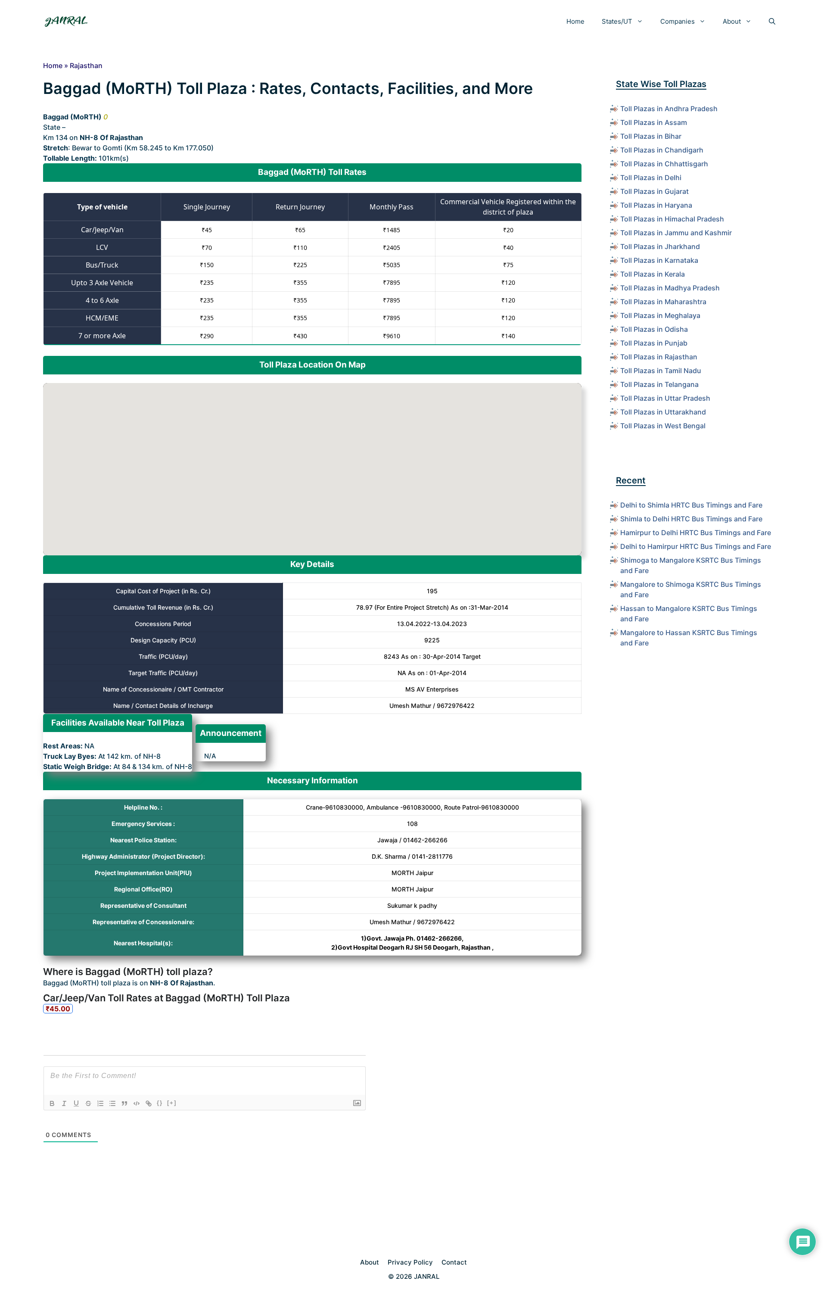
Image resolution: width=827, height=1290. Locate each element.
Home (575, 21)
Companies (677, 21)
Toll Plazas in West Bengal (663, 425)
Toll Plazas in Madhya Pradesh (670, 288)
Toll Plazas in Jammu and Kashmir (676, 232)
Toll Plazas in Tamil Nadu (660, 370)
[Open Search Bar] (772, 21)
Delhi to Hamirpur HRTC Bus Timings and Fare (695, 546)
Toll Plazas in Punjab (653, 343)
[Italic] (64, 1103)
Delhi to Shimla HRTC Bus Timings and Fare (691, 505)
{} (160, 1103)
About (732, 21)
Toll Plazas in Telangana (659, 384)
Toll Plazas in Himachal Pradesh (672, 219)
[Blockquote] (124, 1103)
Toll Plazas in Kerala (652, 274)
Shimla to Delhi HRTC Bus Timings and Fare (691, 518)
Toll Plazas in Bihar (650, 136)
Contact (454, 1262)
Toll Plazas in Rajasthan (658, 356)
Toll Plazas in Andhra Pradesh (669, 108)
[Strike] (88, 1103)
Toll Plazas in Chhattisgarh (664, 163)
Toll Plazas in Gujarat (654, 191)
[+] (172, 1103)
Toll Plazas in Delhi (650, 177)
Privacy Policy (410, 1262)
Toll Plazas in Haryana (656, 205)
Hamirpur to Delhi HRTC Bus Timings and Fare (695, 532)
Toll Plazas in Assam (653, 122)
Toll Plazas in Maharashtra (663, 301)
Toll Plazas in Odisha (654, 329)
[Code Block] (137, 1103)
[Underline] (76, 1103)
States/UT (617, 21)
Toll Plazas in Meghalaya (660, 315)
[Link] (149, 1103)
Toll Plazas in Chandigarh (661, 150)
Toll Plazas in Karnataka (659, 260)
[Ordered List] (100, 1103)
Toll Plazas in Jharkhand (660, 246)
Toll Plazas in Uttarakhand (663, 412)
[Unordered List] (112, 1103)
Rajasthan (86, 65)
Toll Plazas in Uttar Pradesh (665, 398)
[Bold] (52, 1103)
